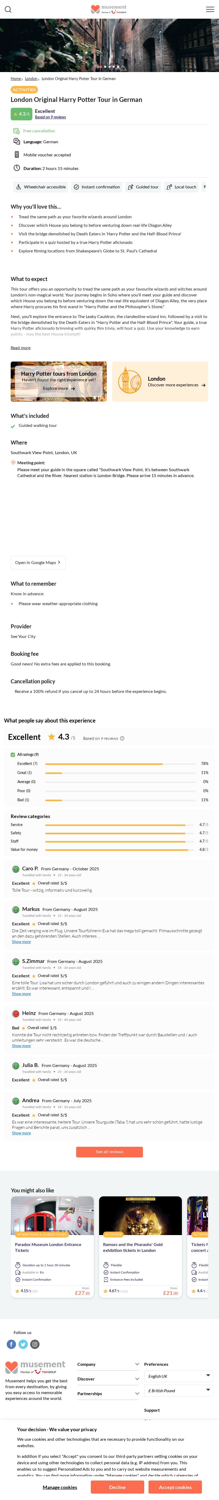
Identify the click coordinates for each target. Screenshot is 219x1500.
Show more (21, 942)
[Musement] (109, 9)
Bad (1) (23, 800)
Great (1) (24, 773)
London (31, 79)
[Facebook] (10, 1344)
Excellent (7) (27, 764)
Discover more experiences (174, 385)
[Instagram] (34, 1344)
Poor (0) (23, 791)
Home (16, 79)
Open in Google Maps (36, 563)
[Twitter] (22, 1344)
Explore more (56, 388)
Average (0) (26, 782)
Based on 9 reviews (50, 117)
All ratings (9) (28, 755)
